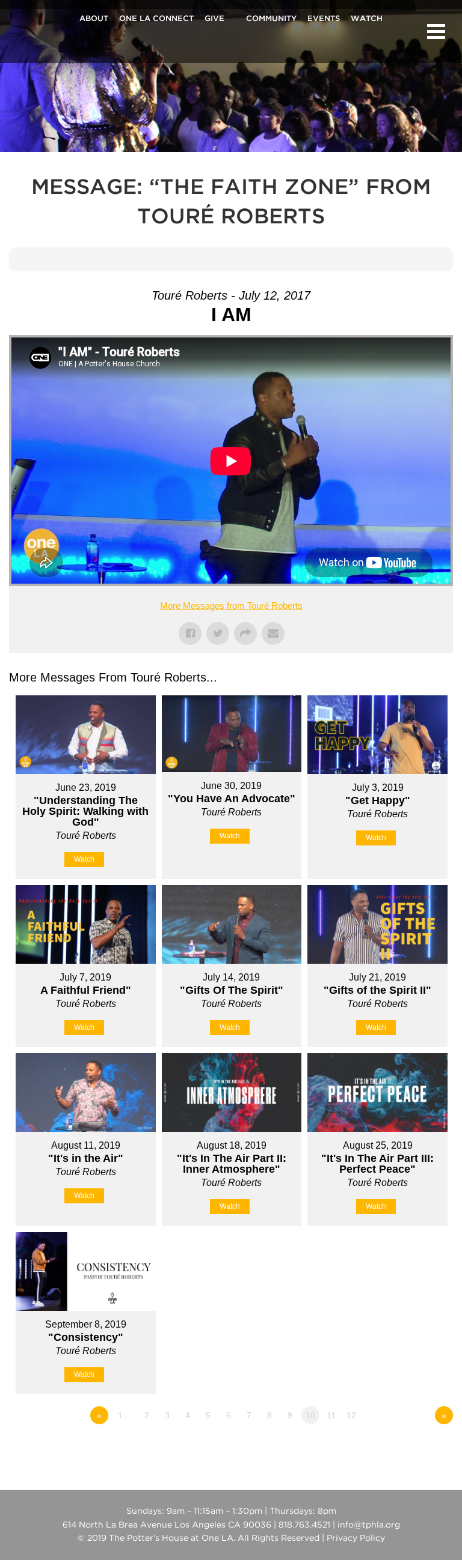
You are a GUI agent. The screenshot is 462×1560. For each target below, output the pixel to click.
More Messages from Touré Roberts (231, 605)
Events (323, 19)
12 (351, 1415)
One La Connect (156, 19)
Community (271, 19)
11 (331, 1415)
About (93, 19)
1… (124, 1415)
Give (214, 19)
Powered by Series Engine (408, 1448)
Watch (367, 19)
